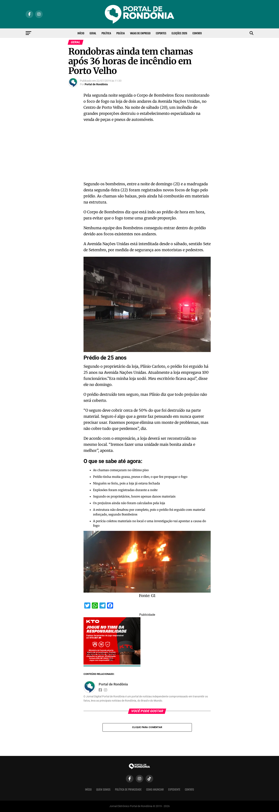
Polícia (120, 33)
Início (80, 33)
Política (106, 33)
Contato (197, 33)
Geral (93, 33)
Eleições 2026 (179, 33)
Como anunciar (155, 789)
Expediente (174, 789)
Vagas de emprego (140, 33)
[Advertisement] (147, 152)
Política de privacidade (128, 789)
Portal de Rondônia (96, 84)
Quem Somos (103, 789)
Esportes (161, 33)
